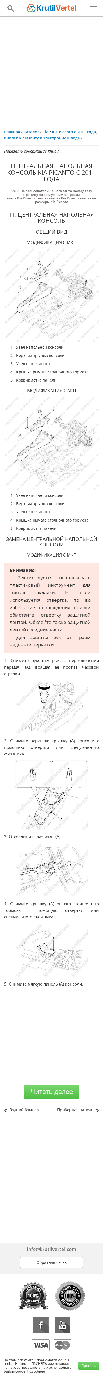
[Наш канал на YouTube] (62, 1325)
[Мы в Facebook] (41, 1325)
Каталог (31, 131)
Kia (45, 131)
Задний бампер (24, 1109)
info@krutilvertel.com (51, 1249)
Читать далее (51, 1091)
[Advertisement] (51, 70)
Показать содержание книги (31, 151)
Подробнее (36, 1371)
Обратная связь (52, 1262)
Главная (12, 131)
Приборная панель (75, 1109)
